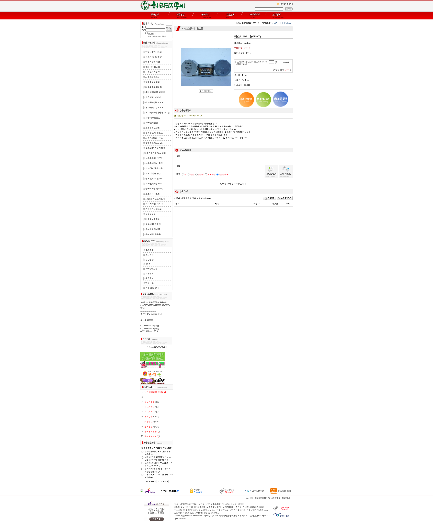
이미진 (241, 504)
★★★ (201, 175)
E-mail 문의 (156, 314)
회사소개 (249, 498)
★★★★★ (224, 175)
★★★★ (211, 175)
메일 (183, 516)
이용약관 (259, 498)
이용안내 (286, 498)
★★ (192, 175)
